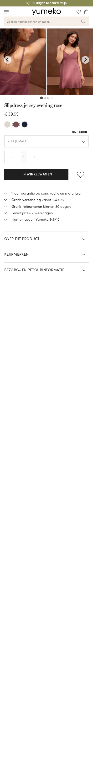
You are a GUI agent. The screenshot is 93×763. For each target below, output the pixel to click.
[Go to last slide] (7, 60)
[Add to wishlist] (80, 174)
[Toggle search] (15, 12)
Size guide (80, 132)
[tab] (41, 97)
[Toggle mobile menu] (6, 11)
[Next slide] (85, 60)
